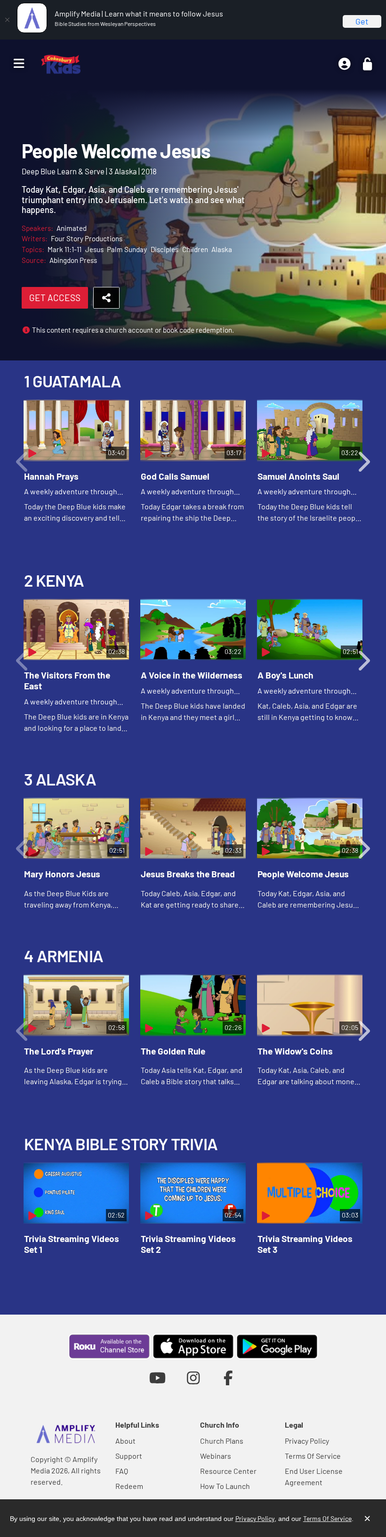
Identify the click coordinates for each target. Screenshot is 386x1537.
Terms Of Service (313, 1455)
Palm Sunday (127, 249)
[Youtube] (157, 1377)
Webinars (215, 1455)
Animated (71, 228)
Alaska (221, 249)
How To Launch (225, 1485)
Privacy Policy (307, 1440)
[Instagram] (193, 1377)
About (125, 1440)
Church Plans (221, 1440)
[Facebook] (228, 1377)
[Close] (7, 20)
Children (195, 249)
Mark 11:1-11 (64, 249)
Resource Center (228, 1470)
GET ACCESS (54, 297)
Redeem (129, 1485)
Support (128, 1455)
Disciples (164, 249)
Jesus (94, 249)
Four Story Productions (86, 238)
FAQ (121, 1470)
